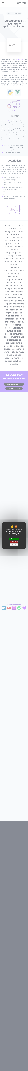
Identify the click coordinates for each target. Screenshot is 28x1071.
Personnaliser (14, 544)
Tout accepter (14, 538)
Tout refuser (14, 541)
